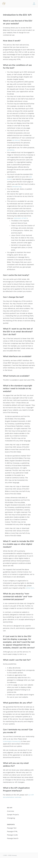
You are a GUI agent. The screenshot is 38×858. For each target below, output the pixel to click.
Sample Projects (13, 814)
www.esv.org (16, 186)
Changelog (11, 818)
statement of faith (20, 218)
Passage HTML (12, 831)
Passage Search (12, 838)
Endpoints (11, 824)
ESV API (9, 807)
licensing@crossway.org (12, 741)
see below (15, 140)
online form (30, 588)
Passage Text (11, 828)
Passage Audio (12, 835)
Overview (10, 811)
